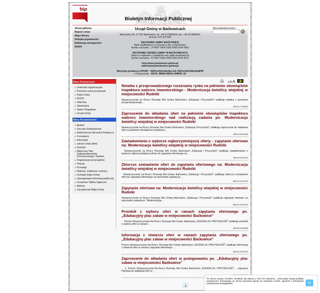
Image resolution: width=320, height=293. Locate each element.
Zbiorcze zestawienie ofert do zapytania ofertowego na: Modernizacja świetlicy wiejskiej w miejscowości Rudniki (184, 166)
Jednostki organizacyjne (90, 87)
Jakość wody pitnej (87, 143)
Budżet (80, 125)
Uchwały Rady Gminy (88, 174)
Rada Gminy (83, 94)
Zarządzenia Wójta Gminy (90, 189)
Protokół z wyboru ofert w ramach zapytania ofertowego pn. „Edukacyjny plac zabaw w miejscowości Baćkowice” (184, 213)
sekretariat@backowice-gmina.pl (160, 65)
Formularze (83, 136)
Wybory (81, 185)
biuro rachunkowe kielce (87, 227)
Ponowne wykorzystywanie (91, 91)
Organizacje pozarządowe (91, 160)
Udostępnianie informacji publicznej (95, 178)
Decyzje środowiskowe (89, 128)
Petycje (81, 163)
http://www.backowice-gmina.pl (160, 63)
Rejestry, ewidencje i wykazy (92, 171)
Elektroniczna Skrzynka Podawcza (95, 132)
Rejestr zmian (82, 31)
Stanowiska (83, 105)
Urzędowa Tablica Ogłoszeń (92, 182)
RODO (78, 46)
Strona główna (83, 28)
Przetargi (81, 167)
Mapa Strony (82, 35)
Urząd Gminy (84, 113)
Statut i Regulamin (86, 109)
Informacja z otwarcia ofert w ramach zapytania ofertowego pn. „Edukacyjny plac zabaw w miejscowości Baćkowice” (184, 237)
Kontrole (81, 147)
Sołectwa (81, 102)
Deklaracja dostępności (88, 43)
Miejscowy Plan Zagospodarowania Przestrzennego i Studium (90, 153)
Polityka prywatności (87, 39)
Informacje (82, 140)
